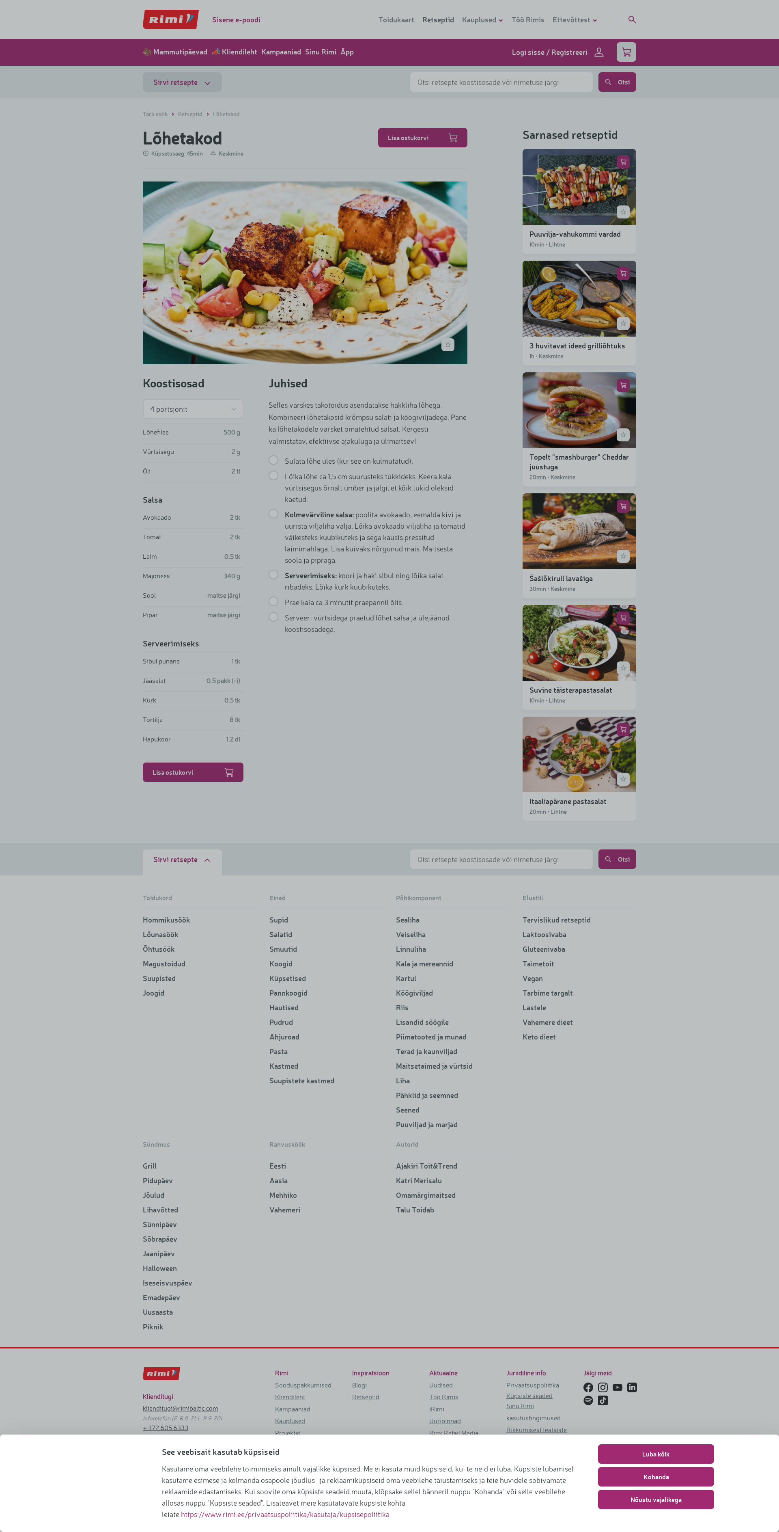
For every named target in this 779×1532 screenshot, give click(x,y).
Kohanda (656, 1476)
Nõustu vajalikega (656, 1499)
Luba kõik (656, 1454)
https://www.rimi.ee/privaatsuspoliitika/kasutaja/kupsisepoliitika (285, 1514)
